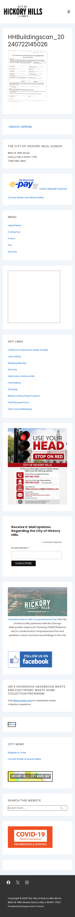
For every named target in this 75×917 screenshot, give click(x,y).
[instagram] (27, 882)
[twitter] (17, 882)
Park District (14, 382)
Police (11, 238)
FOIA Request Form (18, 402)
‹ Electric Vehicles (20, 127)
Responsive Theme (33, 906)
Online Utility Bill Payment (53, 188)
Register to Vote (17, 752)
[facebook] (8, 882)
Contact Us (14, 232)
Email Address (20, 548)
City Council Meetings (20, 409)
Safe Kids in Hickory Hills (21, 376)
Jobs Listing (14, 356)
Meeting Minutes (17, 363)
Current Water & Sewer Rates (24, 759)
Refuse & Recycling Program (24, 395)
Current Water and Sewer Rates (26, 197)
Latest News (14, 225)
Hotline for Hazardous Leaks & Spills (28, 350)
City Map (13, 389)
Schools (12, 251)
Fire (10, 245)
